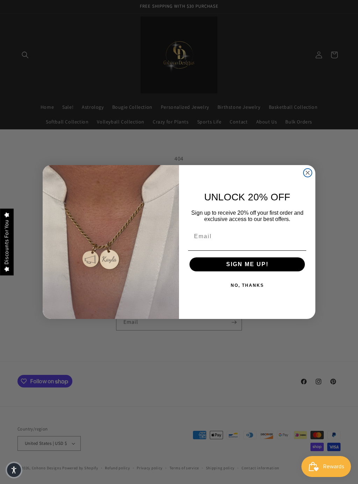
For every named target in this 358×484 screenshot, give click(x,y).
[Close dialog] (307, 173)
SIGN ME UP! (247, 264)
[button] (14, 470)
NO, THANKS (247, 285)
